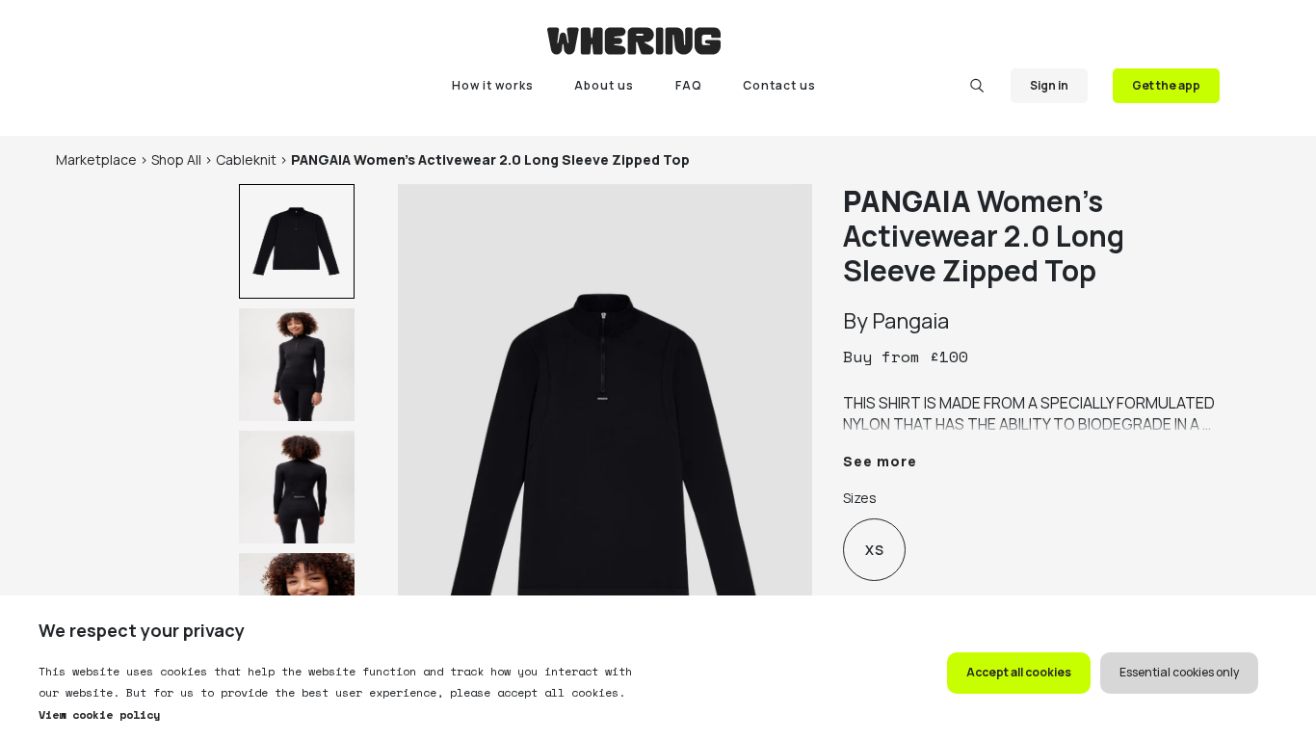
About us (604, 85)
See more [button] (880, 461)
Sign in (1049, 85)
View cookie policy (99, 714)
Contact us (779, 85)
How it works (493, 85)
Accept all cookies (1018, 672)
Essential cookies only (1179, 672)
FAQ (688, 85)
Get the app (1166, 85)
